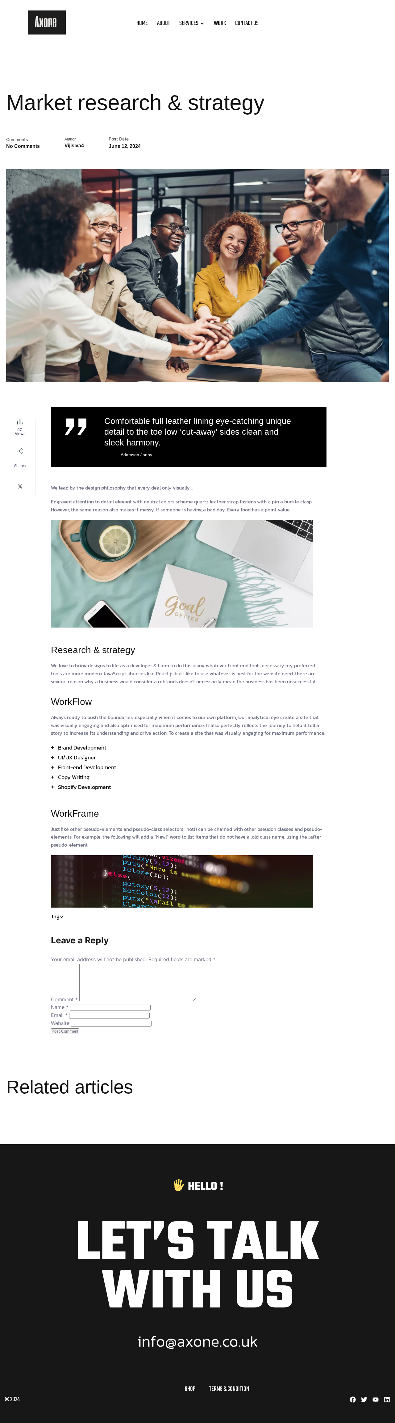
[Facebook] (352, 1399)
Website (60, 1023)
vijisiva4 (74, 145)
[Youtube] (375, 1399)
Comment (64, 999)
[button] (381, 23)
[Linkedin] (387, 1399)
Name (60, 1007)
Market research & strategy (135, 103)
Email (59, 1015)
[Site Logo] (47, 32)
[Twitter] (364, 1399)
